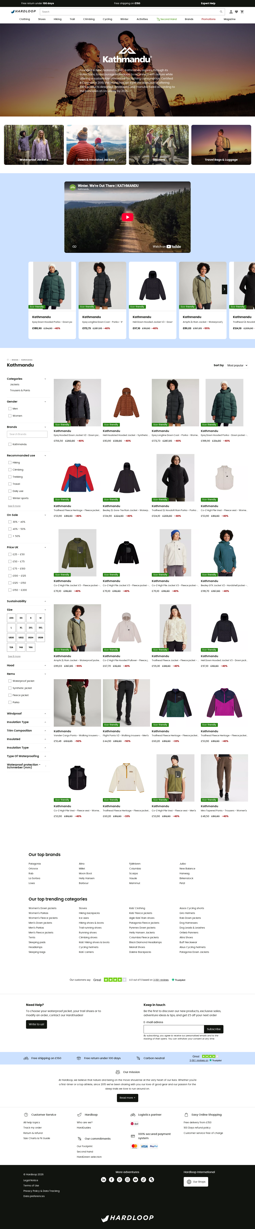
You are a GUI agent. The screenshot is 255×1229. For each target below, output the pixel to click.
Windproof (14, 713)
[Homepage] (9, 360)
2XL (31, 628)
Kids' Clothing (137, 908)
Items (11, 674)
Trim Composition (19, 730)
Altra (81, 864)
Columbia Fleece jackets (144, 937)
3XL (40, 628)
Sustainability (16, 601)
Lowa (32, 883)
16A (31, 647)
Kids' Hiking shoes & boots (94, 942)
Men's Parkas (36, 928)
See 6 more (14, 506)
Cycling (107, 19)
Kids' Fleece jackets (140, 913)
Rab (31, 873)
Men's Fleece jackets (41, 932)
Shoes (41, 19)
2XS (11, 618)
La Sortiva (34, 878)
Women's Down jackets (42, 908)
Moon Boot (85, 873)
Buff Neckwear (188, 942)
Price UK (12, 547)
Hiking (57, 19)
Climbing (89, 19)
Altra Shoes (186, 937)
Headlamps (35, 947)
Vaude (133, 878)
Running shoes (88, 932)
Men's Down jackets (40, 923)
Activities (142, 19)
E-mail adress (153, 1022)
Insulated (13, 739)
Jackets (14, 384)
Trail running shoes (90, 928)
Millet (82, 868)
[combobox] (27, 434)
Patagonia (35, 864)
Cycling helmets (88, 947)
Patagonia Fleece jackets (144, 923)
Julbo (183, 864)
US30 (11, 638)
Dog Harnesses (189, 923)
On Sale (12, 515)
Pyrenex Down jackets (142, 928)
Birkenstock (186, 878)
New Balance (187, 868)
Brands (189, 19)
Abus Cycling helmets (193, 947)
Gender (12, 401)
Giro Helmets (187, 913)
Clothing (24, 19)
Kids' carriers (86, 952)
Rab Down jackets (190, 918)
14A (21, 647)
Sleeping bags (37, 952)
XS (21, 618)
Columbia (135, 868)
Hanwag (184, 873)
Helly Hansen (87, 878)
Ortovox (33, 868)
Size (9, 609)
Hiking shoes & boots (91, 923)
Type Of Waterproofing (23, 756)
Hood (10, 665)
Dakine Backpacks (140, 952)
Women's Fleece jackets (43, 918)
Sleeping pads (37, 942)
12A (11, 647)
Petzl (182, 883)
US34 (30, 638)
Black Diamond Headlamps (145, 942)
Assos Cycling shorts (192, 908)
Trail (72, 19)
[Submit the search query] (221, 12)
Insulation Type (18, 722)
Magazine (230, 19)
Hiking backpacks (89, 913)
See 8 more (14, 656)
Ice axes (84, 918)
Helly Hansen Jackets (142, 932)
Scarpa (133, 873)
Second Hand (168, 19)
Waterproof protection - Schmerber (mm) (23, 766)
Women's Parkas (38, 913)
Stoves (83, 908)
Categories (14, 378)
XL (21, 628)
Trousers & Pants (20, 390)
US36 (40, 638)
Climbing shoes (88, 937)
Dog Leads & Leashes (192, 928)
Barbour (83, 883)
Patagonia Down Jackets (194, 952)
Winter (124, 19)
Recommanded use (21, 455)
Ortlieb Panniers (189, 932)
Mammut (134, 883)
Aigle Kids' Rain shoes (141, 918)
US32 (21, 638)
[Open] (45, 434)
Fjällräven (135, 864)
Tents (32, 937)
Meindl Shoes (137, 947)
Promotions (208, 19)
